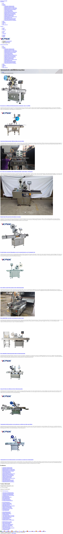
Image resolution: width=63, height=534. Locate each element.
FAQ (3, 23)
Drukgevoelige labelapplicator (7, 522)
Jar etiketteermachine (5, 514)
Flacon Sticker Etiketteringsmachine (10, 19)
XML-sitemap (14, 533)
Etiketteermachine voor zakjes (7, 521)
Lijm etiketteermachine (5, 509)
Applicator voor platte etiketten (7, 507)
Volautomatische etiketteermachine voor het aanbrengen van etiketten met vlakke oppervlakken (16, 424)
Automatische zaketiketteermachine (7, 494)
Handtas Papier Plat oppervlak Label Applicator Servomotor (10, 216)
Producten (4, 5)
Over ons (3, 4)
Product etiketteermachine (6, 523)
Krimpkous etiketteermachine (8, 15)
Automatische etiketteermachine (9, 48)
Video (3, 21)
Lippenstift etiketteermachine (6, 517)
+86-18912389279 (9, 41)
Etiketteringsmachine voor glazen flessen (10, 8)
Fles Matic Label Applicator (6, 499)
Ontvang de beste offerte (4, 44)
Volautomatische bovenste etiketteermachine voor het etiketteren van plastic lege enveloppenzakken (16, 459)
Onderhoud (4, 22)
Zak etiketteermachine (5, 496)
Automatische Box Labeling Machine (8, 495)
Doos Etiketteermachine (6, 502)
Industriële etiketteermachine (6, 513)
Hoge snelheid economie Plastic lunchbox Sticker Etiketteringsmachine (12, 287)
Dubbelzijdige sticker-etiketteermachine (8, 505)
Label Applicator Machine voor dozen (8, 515)
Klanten (3, 31)
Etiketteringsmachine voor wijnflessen (10, 20)
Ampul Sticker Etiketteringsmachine (8, 492)
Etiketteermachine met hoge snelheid (10, 9)
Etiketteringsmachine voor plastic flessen (10, 12)
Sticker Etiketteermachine (8, 17)
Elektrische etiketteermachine (6, 506)
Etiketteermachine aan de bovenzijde (10, 18)
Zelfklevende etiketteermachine (9, 14)
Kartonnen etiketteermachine (6, 503)
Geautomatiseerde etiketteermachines (8, 493)
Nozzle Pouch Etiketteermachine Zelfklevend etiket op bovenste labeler (12, 141)
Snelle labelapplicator (5, 510)
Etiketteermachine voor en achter (7, 508)
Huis (3, 3)
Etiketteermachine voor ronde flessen (10, 56)
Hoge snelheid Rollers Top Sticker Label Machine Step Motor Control (12, 318)
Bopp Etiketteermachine (6, 498)
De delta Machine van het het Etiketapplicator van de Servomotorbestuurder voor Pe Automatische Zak (17, 252)
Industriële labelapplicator (6, 512)
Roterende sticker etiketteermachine (9, 13)
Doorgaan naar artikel (3, 0)
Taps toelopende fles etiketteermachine (8, 527)
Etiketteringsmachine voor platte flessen (10, 7)
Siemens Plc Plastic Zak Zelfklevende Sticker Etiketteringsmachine (11, 388)
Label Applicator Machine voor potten (8, 516)
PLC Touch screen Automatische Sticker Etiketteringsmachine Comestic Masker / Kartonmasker (16, 171)
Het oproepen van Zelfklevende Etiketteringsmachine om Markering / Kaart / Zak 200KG (15, 105)
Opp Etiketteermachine (5, 518)
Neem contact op (5, 24)
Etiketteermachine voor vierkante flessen (10, 16)
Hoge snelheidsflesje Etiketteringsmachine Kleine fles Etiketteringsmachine (12, 353)
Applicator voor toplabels (6, 528)
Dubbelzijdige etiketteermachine (9, 49)
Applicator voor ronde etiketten (7, 525)
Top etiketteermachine (5, 529)
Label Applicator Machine (8, 10)
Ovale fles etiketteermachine (8, 11)
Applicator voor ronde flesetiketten (7, 524)
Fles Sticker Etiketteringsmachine (7, 500)
